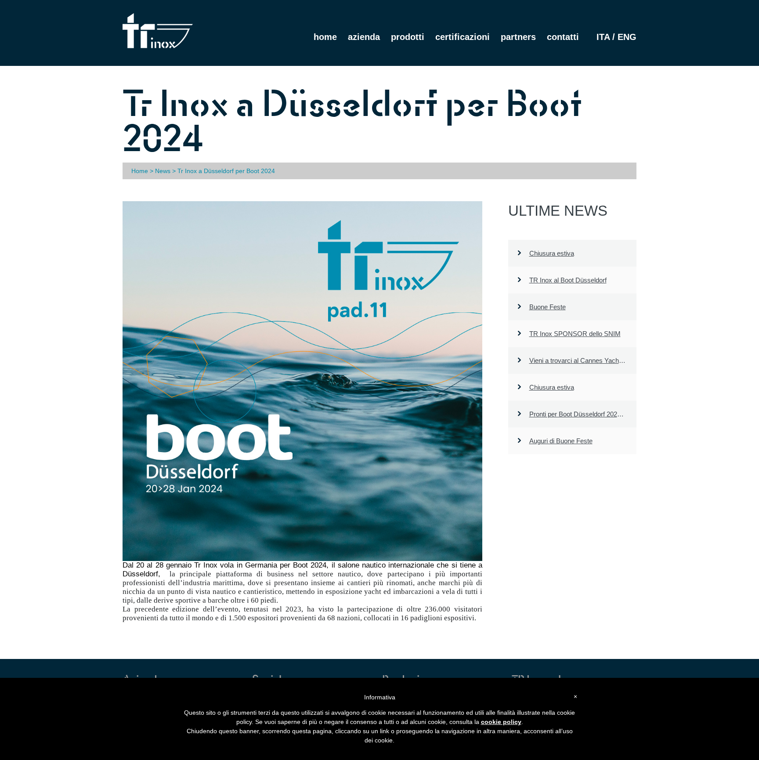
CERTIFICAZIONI (462, 37)
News (162, 170)
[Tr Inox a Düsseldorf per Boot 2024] (302, 381)
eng (627, 37)
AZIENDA (364, 37)
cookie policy (501, 721)
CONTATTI (563, 37)
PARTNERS (518, 37)
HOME (325, 37)
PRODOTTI (407, 37)
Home (139, 170)
